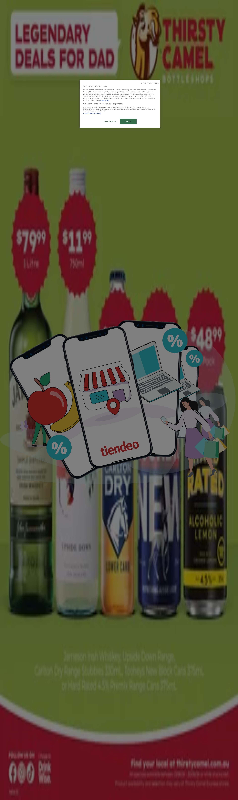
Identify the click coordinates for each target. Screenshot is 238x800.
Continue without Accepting (149, 83)
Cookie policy (104, 100)
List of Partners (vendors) (92, 113)
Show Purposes (110, 121)
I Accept (128, 121)
